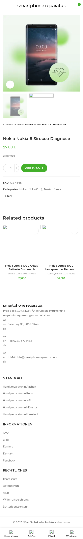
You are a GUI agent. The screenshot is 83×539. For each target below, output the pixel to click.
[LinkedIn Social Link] (29, 196)
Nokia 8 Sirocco (53, 189)
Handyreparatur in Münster (20, 407)
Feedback (9, 460)
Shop (21, 124)
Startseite (9, 124)
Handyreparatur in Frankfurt (20, 414)
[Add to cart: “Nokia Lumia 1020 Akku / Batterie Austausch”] (34, 230)
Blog (6, 439)
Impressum (10, 479)
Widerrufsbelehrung (16, 499)
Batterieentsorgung (15, 506)
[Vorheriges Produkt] (70, 130)
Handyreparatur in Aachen (19, 386)
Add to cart (34, 167)
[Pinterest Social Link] (24, 196)
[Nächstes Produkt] (78, 130)
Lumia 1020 (22, 273)
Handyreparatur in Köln (17, 400)
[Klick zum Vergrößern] (10, 85)
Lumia (11, 273)
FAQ (6, 432)
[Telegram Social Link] (34, 196)
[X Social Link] (20, 196)
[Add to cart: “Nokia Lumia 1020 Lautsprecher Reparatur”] (74, 230)
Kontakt (8, 453)
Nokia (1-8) (35, 189)
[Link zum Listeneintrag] (41, 340)
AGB (6, 492)
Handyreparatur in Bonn (18, 393)
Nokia (23, 189)
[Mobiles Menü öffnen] (4, 6)
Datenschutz (11, 485)
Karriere (8, 446)
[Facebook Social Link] (15, 196)
